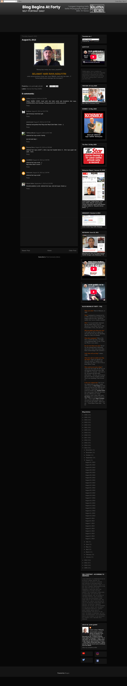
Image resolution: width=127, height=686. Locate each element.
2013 (86, 447)
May (87, 547)
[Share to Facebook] (56, 86)
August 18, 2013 (90, 495)
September (89, 457)
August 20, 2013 (90, 490)
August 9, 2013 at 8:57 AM (44, 133)
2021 (86, 427)
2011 (85, 563)
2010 (86, 565)
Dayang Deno (30, 147)
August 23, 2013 (90, 482)
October (88, 455)
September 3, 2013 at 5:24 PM (44, 183)
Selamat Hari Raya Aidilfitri (34, 89)
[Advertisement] (49, 232)
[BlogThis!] (52, 86)
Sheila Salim (30, 183)
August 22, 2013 (90, 485)
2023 (86, 422)
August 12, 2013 (90, 510)
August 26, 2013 (90, 475)
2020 (86, 430)
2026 (86, 415)
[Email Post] (47, 86)
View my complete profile (89, 647)
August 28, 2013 (90, 470)
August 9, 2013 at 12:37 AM (42, 122)
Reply (28, 105)
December (89, 450)
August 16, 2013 (90, 500)
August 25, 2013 (90, 477)
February (89, 554)
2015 (86, 442)
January (88, 557)
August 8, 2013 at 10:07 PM (40, 111)
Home (49, 250)
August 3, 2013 (90, 533)
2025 (86, 417)
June (87, 544)
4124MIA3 (29, 160)
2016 (86, 440)
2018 (86, 435)
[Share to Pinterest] (57, 86)
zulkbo (28, 98)
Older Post (72, 250)
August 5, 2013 (90, 528)
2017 (86, 437)
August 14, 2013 (90, 505)
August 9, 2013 (90, 518)
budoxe (28, 111)
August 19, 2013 (90, 493)
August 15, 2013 (90, 503)
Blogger (67, 673)
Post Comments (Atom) (53, 257)
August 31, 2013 (90, 462)
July (87, 541)
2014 (86, 445)
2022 (86, 425)
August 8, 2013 (90, 521)
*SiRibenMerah (31, 133)
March (88, 552)
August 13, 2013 (90, 508)
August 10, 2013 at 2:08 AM (43, 147)
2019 (86, 432)
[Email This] (50, 86)
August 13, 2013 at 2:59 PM (41, 160)
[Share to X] (54, 86)
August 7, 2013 (90, 523)
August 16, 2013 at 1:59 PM (41, 172)
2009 (86, 568)
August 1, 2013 (90, 538)
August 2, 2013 (90, 536)
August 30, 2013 (90, 465)
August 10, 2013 (90, 515)
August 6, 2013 (90, 526)
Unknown (29, 172)
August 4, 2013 (90, 531)
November (89, 452)
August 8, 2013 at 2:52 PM (39, 98)
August (88, 460)
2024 (86, 420)
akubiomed (29, 122)
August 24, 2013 (90, 480)
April (87, 549)
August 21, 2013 (90, 488)
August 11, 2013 (90, 513)
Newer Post (26, 250)
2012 (86, 560)
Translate (96, 41)
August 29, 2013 (90, 467)
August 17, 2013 (90, 498)
